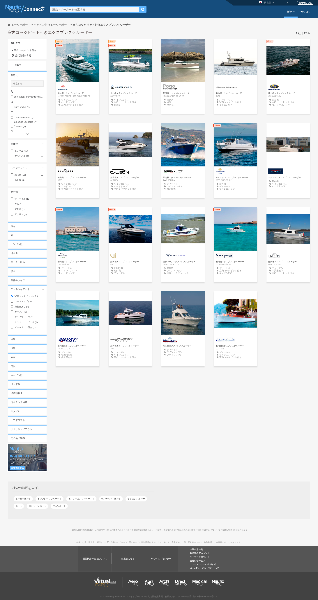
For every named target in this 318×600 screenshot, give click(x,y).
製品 (289, 11)
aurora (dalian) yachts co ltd (29, 97)
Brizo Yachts (22, 107)
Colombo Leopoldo (25, 122)
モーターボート (23, 498)
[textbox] (94, 9)
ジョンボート (59, 506)
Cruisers (20, 126)
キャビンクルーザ (136, 498)
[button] (27, 75)
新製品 (17, 65)
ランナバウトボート (111, 498)
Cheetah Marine (23, 117)
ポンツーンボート (37, 506)
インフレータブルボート (49, 498)
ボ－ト (18, 506)
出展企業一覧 (196, 549)
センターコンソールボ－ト (81, 498)
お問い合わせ (77, 45)
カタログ (305, 11)
